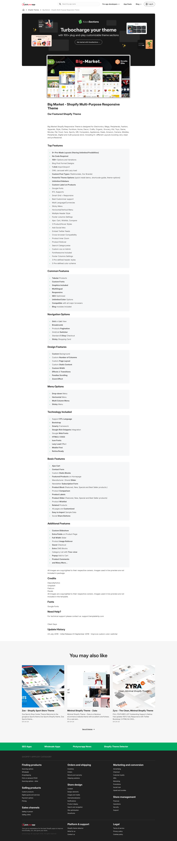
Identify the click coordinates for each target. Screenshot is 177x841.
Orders (70, 772)
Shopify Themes (33, 10)
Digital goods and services (31, 795)
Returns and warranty (75, 775)
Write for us (71, 831)
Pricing (24, 801)
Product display (73, 804)
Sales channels (30, 807)
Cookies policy (118, 834)
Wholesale (25, 772)
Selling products (31, 787)
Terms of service (118, 828)
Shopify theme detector (75, 828)
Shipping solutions (74, 778)
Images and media (74, 795)
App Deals (128, 4)
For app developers (109, 4)
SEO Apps (27, 746)
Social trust (117, 787)
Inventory (71, 769)
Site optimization (73, 810)
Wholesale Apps (52, 746)
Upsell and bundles (119, 790)
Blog (137, 4)
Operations (117, 804)
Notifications (72, 801)
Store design (75, 784)
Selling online (26, 814)
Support (116, 810)
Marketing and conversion (128, 764)
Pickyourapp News (82, 746)
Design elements (73, 792)
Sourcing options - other (30, 781)
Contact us (71, 834)
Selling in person (27, 811)
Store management (124, 796)
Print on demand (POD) (29, 778)
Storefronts (71, 813)
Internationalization (74, 798)
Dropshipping (26, 775)
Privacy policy (118, 831)
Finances (116, 801)
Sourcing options (27, 769)
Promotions (117, 784)
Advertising (117, 769)
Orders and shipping (79, 764)
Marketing (116, 781)
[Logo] (28, 4)
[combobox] (78, 4)
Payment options (27, 798)
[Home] (25, 10)
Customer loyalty (118, 775)
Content (70, 789)
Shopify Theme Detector (116, 746)
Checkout (116, 772)
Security (116, 807)
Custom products (27, 792)
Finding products (32, 764)
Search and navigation (75, 807)
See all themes (87, 729)
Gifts (114, 778)
